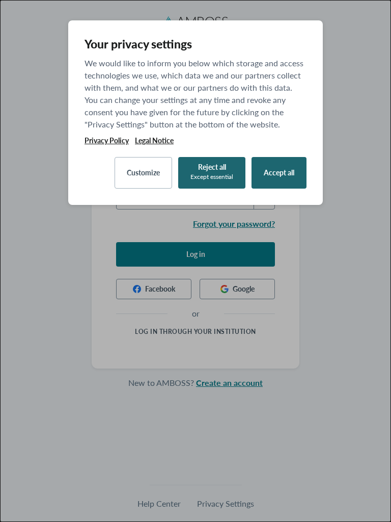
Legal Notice (154, 141)
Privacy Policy (107, 141)
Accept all (279, 172)
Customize (143, 172)
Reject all (211, 171)
